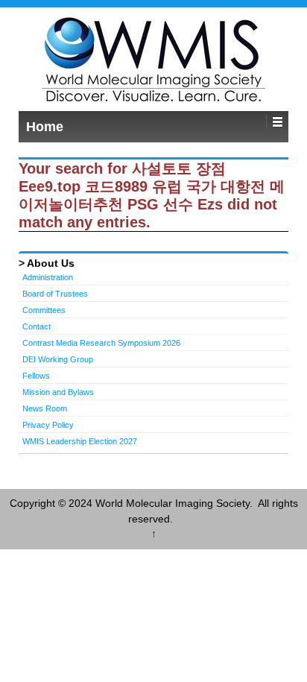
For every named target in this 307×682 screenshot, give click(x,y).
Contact (36, 326)
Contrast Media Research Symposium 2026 (101, 342)
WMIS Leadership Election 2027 (79, 441)
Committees (44, 310)
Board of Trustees (55, 293)
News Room (44, 408)
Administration (47, 277)
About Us (51, 263)
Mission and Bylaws (58, 392)
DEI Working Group (57, 359)
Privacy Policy (48, 424)
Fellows (36, 375)
